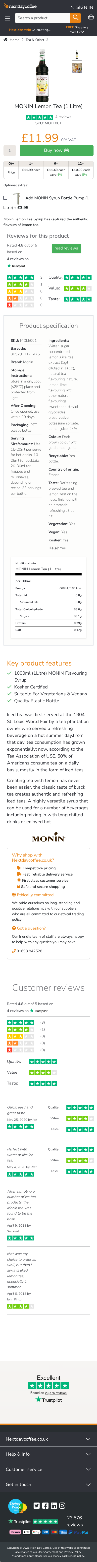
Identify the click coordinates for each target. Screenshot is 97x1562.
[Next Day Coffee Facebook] (46, 1506)
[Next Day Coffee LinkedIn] (55, 1506)
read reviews (66, 248)
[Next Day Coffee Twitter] (38, 1506)
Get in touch (18, 1484)
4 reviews (62, 116)
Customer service (24, 1469)
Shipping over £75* (77, 30)
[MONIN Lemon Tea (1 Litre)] (77, 55)
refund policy (76, 1556)
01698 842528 (29, 951)
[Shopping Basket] (91, 17)
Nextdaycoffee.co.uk (27, 1439)
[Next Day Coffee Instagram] (63, 1506)
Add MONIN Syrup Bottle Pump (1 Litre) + (46, 202)
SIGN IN (84, 7)
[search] (75, 18)
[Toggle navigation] (7, 18)
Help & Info (18, 1454)
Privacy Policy (72, 1552)
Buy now (54, 150)
